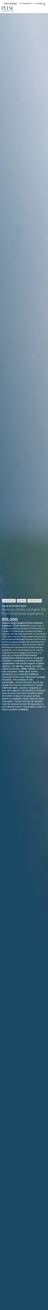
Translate (39, 3)
